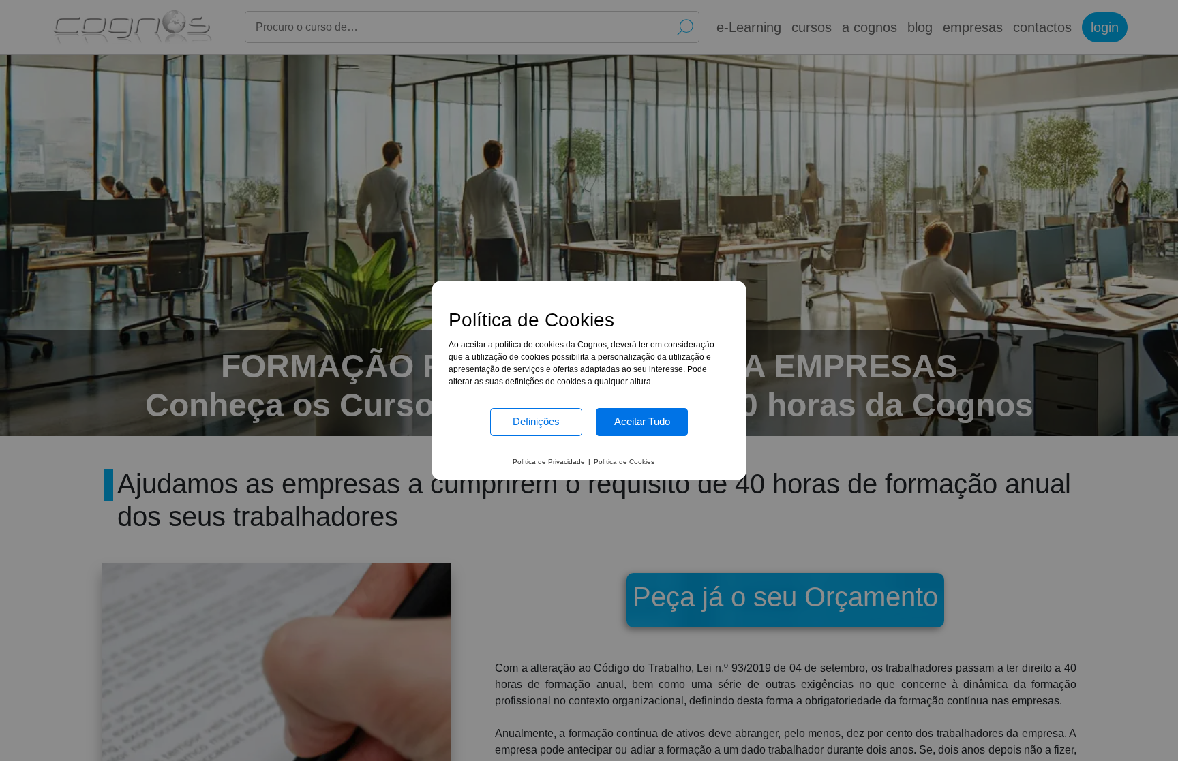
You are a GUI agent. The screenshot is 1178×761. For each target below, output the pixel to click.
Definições (536, 421)
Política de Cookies (624, 461)
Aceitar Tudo (642, 421)
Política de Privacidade (549, 461)
